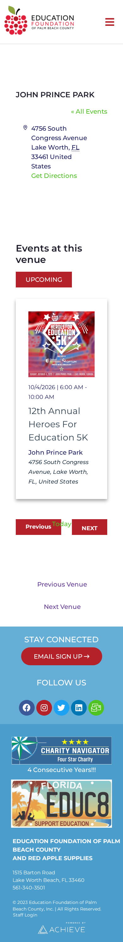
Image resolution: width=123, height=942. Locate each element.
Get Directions (54, 175)
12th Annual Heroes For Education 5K (58, 424)
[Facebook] (27, 708)
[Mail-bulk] (96, 708)
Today (61, 524)
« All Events (89, 111)
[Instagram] (44, 708)
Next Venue (62, 606)
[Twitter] (61, 708)
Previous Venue (62, 584)
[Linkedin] (79, 708)
